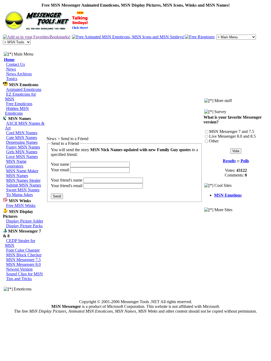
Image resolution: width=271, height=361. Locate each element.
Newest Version (19, 269)
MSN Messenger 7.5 (23, 259)
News (11, 69)
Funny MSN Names (23, 147)
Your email (60, 170)
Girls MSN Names (21, 152)
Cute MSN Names (21, 137)
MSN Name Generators (15, 163)
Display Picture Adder (24, 221)
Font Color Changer (23, 250)
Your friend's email (66, 185)
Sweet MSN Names (22, 190)
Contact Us (15, 64)
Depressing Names (22, 142)
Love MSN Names (22, 156)
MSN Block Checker (24, 255)
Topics (11, 78)
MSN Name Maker (22, 171)
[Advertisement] (235, 229)
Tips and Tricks (19, 278)
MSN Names (17, 175)
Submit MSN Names (23, 185)
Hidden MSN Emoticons (17, 110)
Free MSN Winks (20, 205)
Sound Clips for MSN (24, 274)
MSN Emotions (228, 195)
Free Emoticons (19, 103)
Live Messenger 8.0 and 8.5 (232, 136)
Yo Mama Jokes (19, 194)
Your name (60, 164)
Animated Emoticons (23, 89)
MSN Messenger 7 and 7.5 (231, 131)
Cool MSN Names (21, 133)
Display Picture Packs (24, 226)
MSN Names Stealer (23, 180)
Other (214, 141)
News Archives (19, 74)
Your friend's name (66, 180)
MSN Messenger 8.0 (23, 264)
